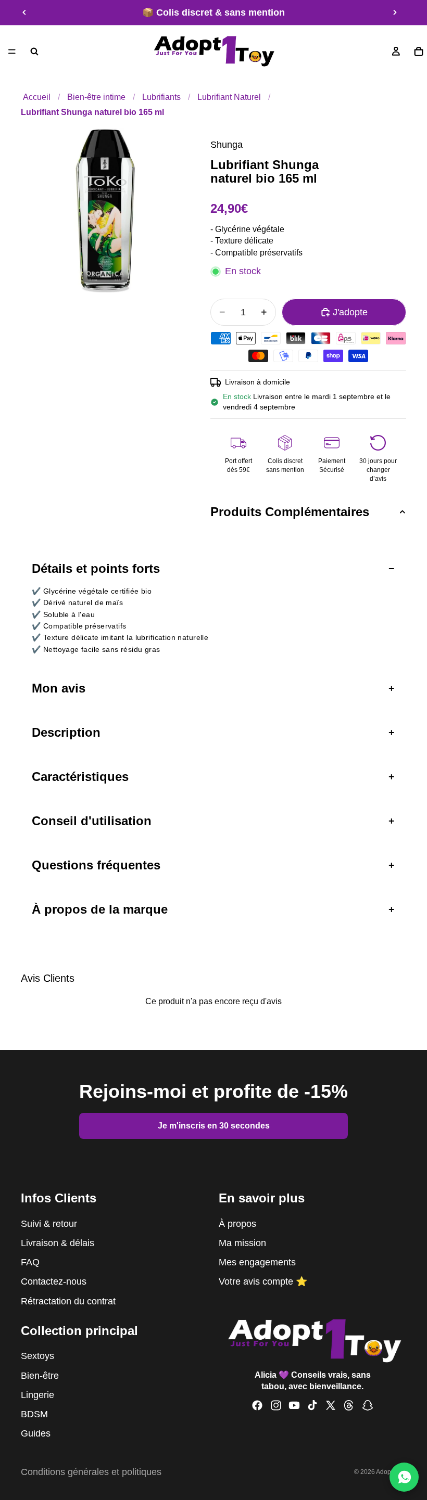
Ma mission (242, 1243)
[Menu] (12, 51)
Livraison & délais (57, 1243)
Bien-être (40, 1375)
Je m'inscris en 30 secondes (214, 1125)
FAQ (30, 1262)
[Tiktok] (312, 1405)
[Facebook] (257, 1405)
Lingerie (37, 1395)
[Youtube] (294, 1405)
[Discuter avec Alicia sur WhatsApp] (404, 1477)
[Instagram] (276, 1405)
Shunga (226, 144)
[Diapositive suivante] (394, 12)
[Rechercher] (34, 51)
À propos (237, 1224)
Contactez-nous (53, 1282)
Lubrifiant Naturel (229, 96)
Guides (36, 1434)
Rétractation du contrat (68, 1301)
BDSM (34, 1414)
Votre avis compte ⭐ (263, 1282)
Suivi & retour (49, 1224)
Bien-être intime (96, 96)
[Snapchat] (367, 1405)
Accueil (37, 96)
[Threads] (349, 1405)
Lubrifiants (161, 96)
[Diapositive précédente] (24, 12)
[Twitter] (330, 1405)
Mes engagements (257, 1262)
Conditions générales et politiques (91, 1472)
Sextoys (37, 1356)
